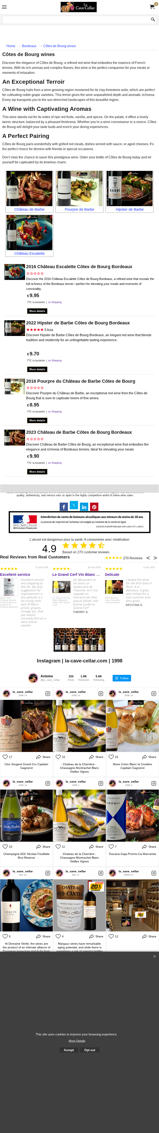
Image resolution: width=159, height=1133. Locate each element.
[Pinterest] (94, 507)
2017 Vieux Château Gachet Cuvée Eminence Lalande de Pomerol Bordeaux (9, 602)
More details (37, 311)
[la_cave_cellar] (6, 694)
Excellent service (15, 574)
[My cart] (152, 7)
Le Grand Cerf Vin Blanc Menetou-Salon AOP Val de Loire (61, 601)
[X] (74, 505)
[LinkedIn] (84, 507)
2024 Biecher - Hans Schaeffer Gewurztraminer (112, 600)
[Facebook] (64, 507)
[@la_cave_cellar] (33, 678)
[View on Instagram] (47, 693)
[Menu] (4, 7)
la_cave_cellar (23, 691)
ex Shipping (55, 302)
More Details (77, 1040)
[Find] (153, 20)
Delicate (112, 574)
